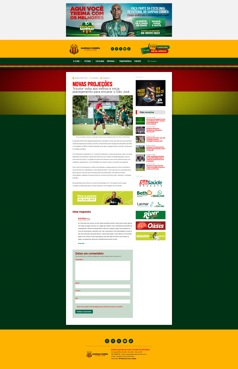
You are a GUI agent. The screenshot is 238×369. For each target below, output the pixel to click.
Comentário (79, 259)
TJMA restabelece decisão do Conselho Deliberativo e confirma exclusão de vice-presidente (155, 158)
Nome (77, 283)
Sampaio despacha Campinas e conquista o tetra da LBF (154, 130)
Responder (81, 243)
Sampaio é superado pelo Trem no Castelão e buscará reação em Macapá (155, 167)
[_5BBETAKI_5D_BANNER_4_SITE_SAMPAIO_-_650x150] (103, 206)
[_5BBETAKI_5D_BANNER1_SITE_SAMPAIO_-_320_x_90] (150, 241)
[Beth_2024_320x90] (150, 199)
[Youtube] (124, 49)
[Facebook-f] (116, 49)
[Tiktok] (129, 49)
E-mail (77, 290)
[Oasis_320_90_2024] (150, 231)
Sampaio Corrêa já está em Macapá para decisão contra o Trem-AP (155, 148)
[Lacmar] (150, 209)
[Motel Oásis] (150, 105)
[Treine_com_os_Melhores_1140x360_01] (119, 36)
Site (76, 298)
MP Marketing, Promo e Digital (127, 358)
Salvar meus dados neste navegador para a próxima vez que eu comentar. (100, 306)
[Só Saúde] (150, 188)
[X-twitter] (120, 49)
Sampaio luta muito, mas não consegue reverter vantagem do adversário (155, 139)
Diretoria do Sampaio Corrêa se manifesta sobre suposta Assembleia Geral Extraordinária (155, 121)
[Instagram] (112, 49)
